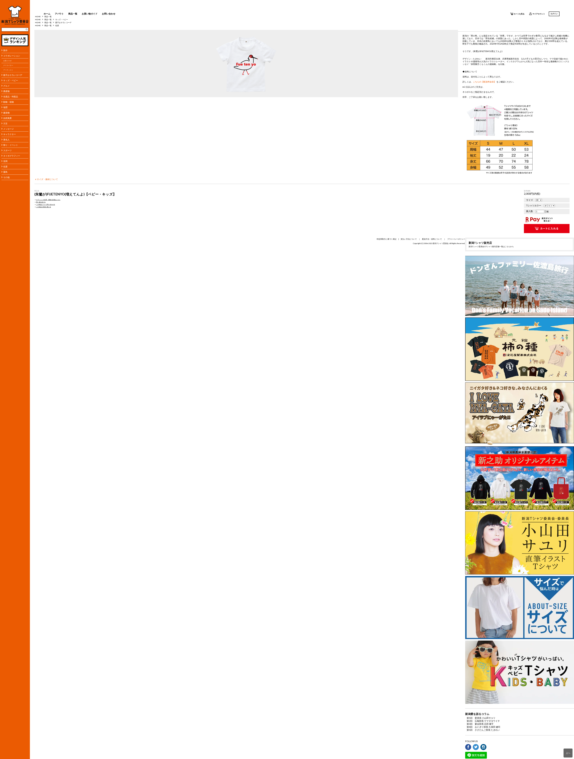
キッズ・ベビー (10, 80)
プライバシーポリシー (456, 239)
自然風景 (7, 118)
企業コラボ (7, 61)
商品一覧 (72, 13)
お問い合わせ (108, 13)
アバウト (59, 13)
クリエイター (8, 65)
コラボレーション (11, 55)
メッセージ (8, 129)
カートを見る (519, 14)
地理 (5, 107)
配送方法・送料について (432, 239)
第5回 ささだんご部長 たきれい (483, 729)
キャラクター (9, 134)
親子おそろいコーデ (12, 75)
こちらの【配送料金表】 (484, 82)
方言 (5, 123)
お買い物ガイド (89, 13)
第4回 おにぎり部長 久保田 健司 (483, 727)
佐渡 (5, 166)
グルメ (6, 85)
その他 (6, 177)
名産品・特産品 (10, 96)
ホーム (47, 13)
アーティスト (8, 70)
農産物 (6, 91)
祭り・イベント (10, 145)
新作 (5, 50)
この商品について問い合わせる (45, 204)
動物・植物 (8, 102)
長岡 (5, 161)
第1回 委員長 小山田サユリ (481, 718)
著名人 (6, 139)
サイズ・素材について (47, 179)
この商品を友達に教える (43, 207)
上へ (568, 753)
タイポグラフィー (11, 155)
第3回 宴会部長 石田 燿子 (480, 724)
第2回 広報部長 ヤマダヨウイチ (483, 721)
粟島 (5, 172)
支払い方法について (409, 239)
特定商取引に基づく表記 (386, 239)
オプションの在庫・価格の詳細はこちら (48, 200)
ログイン (554, 14)
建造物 (6, 112)
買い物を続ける (41, 202)
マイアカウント (538, 14)
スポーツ (7, 150)
